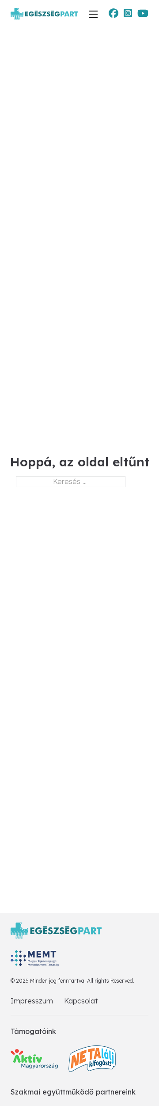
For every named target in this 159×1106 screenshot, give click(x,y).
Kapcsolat (81, 1000)
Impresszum (32, 1000)
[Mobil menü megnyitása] (93, 14)
